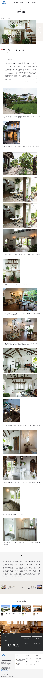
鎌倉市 (5, 667)
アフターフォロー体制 (20, 660)
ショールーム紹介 (38, 659)
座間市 (2, 666)
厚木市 (10, 663)
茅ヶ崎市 (2, 667)
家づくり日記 (28, 661)
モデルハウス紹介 (38, 658)
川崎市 (4, 664)
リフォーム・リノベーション (30, 664)
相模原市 (7, 664)
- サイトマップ (3, 672)
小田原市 (7, 663)
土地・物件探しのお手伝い (30, 659)
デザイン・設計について (20, 658)
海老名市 (10, 664)
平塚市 (4, 663)
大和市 (7, 666)
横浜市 (2, 664)
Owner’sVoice (28, 656)
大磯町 (7, 667)
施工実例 (6, 18)
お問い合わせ (34, 2)
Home (17, 655)
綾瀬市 (5, 666)
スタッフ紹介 (18, 663)
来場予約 (27, 2)
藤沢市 (9, 666)
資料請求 (21, 2)
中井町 (10, 667)
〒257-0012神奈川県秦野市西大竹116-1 (6, 659)
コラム (27, 662)
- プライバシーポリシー (5, 674)
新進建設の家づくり (19, 656)
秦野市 (2, 663)
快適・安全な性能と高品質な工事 (21, 659)
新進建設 (2, 18)
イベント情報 (15, 2)
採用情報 (18, 664)
